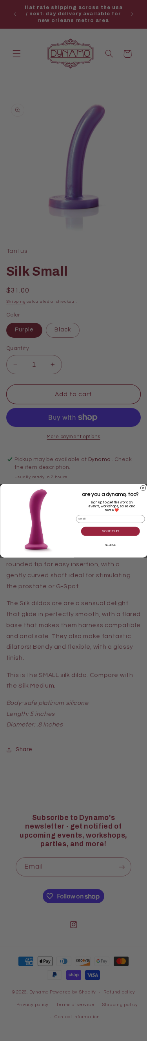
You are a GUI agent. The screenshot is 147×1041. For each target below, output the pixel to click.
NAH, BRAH (110, 545)
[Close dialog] (143, 488)
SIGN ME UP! (110, 531)
